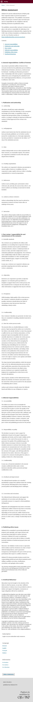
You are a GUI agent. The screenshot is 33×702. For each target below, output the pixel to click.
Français (4, 650)
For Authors (5, 665)
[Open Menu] (1, 1)
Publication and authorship (12, 46)
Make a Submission (9, 674)
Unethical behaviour (10, 54)
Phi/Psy (6, 1)
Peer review (8, 48)
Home (3, 5)
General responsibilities (11, 44)
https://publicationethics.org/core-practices (13, 37)
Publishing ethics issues (11, 52)
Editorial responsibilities (11, 50)
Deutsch (4, 646)
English (4, 648)
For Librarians (5, 667)
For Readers (5, 662)
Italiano (4, 653)
